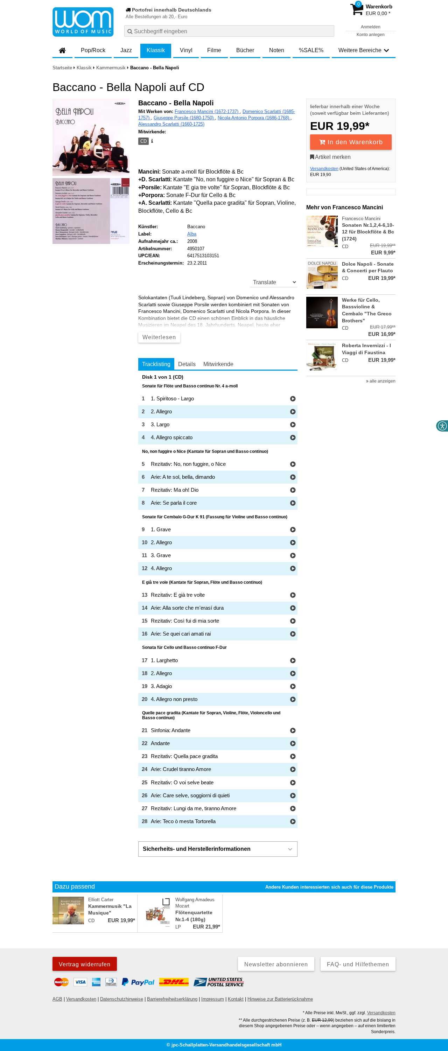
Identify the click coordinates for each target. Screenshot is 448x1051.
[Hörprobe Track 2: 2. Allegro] (293, 412)
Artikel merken (332, 157)
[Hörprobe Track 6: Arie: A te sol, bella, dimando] (293, 477)
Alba (191, 234)
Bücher (245, 50)
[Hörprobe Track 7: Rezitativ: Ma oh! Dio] (293, 490)
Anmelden (370, 26)
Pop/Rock (93, 50)
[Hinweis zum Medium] (151, 141)
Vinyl (186, 50)
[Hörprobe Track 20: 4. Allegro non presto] (293, 699)
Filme (214, 50)
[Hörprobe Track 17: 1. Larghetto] (293, 661)
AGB (57, 999)
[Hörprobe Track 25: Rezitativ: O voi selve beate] (293, 783)
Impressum (212, 999)
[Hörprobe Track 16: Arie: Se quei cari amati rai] (293, 634)
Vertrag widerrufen (85, 964)
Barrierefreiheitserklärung (172, 999)
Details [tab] (187, 364)
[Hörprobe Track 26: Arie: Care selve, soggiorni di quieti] (293, 796)
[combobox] (229, 31)
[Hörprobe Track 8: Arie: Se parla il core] (293, 503)
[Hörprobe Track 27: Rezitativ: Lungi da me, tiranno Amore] (293, 809)
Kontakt (236, 999)
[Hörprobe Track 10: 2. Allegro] (293, 543)
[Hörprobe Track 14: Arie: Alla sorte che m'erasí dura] (293, 608)
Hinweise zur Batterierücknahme (280, 999)
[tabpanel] (218, 601)
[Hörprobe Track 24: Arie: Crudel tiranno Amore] (293, 769)
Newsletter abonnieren (276, 964)
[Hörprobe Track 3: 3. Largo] (293, 425)
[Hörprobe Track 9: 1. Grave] (293, 530)
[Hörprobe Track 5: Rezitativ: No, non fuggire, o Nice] (293, 464)
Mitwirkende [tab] (218, 364)
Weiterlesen (159, 337)
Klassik (156, 50)
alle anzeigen (382, 381)
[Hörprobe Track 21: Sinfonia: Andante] (293, 731)
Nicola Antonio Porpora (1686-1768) (254, 117)
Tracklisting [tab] (156, 364)
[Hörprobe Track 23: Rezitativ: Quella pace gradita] (293, 756)
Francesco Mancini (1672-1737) (207, 111)
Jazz (126, 50)
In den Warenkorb (354, 142)
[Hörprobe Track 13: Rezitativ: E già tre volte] (293, 595)
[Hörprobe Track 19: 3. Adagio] (293, 686)
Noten (276, 50)
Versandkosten (324, 168)
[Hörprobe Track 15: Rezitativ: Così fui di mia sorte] (293, 621)
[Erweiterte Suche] (328, 30)
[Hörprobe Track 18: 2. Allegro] (293, 674)
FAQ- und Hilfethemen (358, 964)
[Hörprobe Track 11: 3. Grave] (293, 556)
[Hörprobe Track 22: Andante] (293, 744)
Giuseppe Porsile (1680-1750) (184, 117)
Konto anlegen (371, 34)
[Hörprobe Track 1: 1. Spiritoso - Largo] (293, 399)
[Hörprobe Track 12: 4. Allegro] (293, 569)
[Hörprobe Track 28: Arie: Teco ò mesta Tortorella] (293, 822)
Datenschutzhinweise (121, 999)
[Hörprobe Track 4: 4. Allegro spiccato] (293, 438)
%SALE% (311, 50)
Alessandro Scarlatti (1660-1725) (171, 124)
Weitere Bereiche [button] (360, 50)
